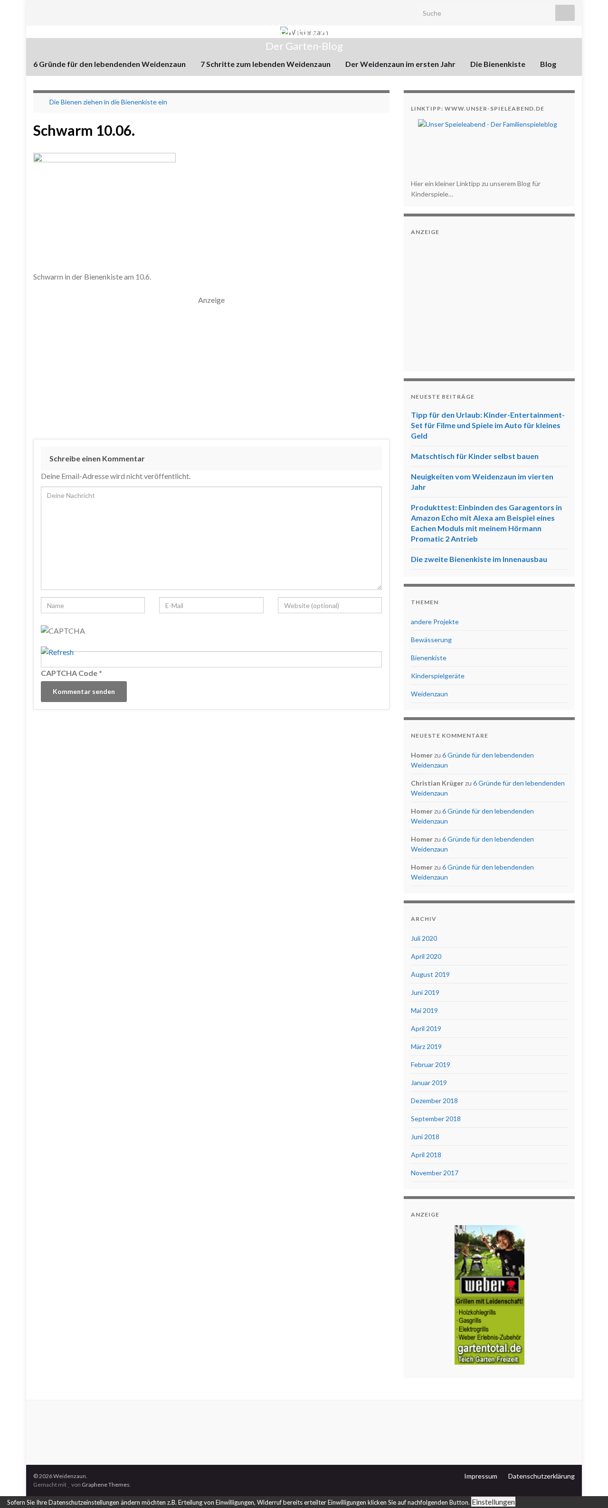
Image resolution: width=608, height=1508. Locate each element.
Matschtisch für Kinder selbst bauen (475, 455)
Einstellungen (493, 1501)
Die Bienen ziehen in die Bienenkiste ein (108, 102)
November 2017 (434, 1173)
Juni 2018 (425, 1137)
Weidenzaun (304, 30)
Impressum (480, 1476)
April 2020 (426, 956)
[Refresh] (57, 651)
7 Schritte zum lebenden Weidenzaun (265, 63)
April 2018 (426, 1155)
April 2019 (426, 1028)
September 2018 (436, 1119)
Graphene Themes (106, 1484)
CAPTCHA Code (69, 672)
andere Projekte (435, 622)
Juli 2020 (424, 938)
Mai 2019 (424, 1010)
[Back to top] (586, 1487)
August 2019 (430, 974)
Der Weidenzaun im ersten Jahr (400, 63)
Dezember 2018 (434, 1100)
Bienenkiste (428, 658)
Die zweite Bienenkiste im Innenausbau (479, 558)
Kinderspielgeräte (438, 676)
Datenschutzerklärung (541, 1476)
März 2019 (426, 1046)
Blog (548, 63)
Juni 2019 (425, 992)
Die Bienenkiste (497, 63)
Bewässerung (431, 640)
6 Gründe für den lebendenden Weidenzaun (109, 63)
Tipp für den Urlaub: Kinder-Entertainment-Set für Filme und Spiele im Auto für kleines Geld (488, 425)
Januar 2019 (429, 1082)
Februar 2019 (430, 1064)
